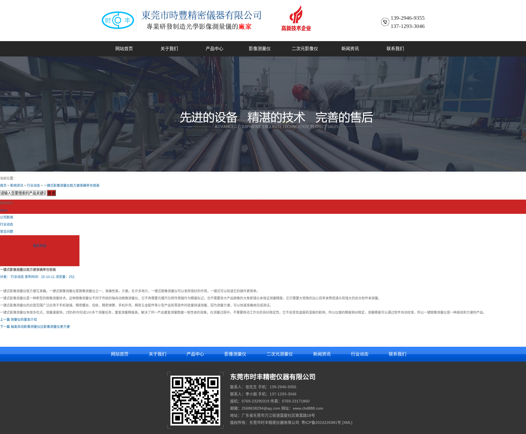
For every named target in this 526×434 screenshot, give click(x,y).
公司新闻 (6, 217)
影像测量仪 (260, 48)
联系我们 (395, 48)
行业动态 (33, 186)
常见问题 (6, 232)
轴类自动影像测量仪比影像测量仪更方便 (40, 327)
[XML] (347, 422)
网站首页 (124, 48)
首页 (3, 186)
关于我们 (169, 48)
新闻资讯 (350, 48)
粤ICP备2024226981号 (321, 422)
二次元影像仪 (305, 48)
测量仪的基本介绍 (24, 320)
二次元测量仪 (280, 354)
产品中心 (214, 48)
